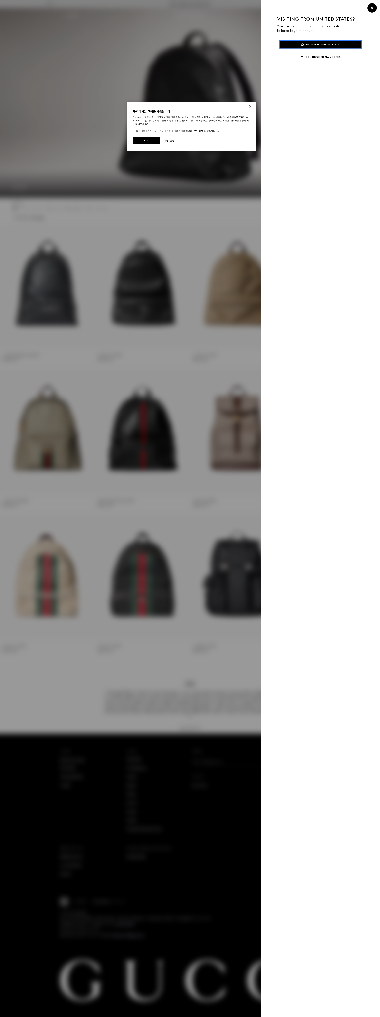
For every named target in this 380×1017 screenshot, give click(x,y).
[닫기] (250, 106)
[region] (191, 126)
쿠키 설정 (170, 141)
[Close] (372, 8)
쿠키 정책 (198, 130)
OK (146, 140)
